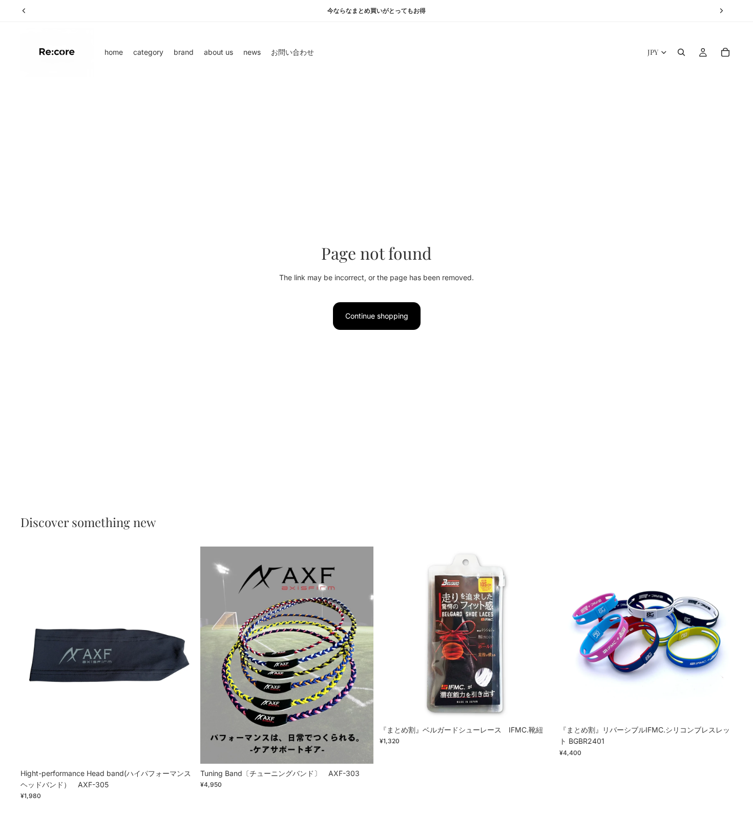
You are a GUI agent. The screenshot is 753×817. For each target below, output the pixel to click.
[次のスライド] (178, 655)
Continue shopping (376, 315)
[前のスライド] (35, 655)
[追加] (178, 748)
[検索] (681, 52)
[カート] (725, 52)
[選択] (357, 748)
